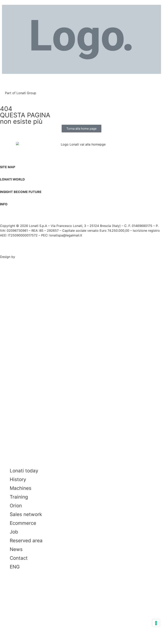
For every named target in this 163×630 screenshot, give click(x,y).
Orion (16, 505)
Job (14, 532)
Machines (20, 488)
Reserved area (26, 540)
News (16, 549)
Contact (19, 558)
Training (19, 497)
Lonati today (24, 471)
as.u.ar (21, 257)
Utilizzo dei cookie (56, 250)
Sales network (26, 514)
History (18, 479)
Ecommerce (23, 523)
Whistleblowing (89, 250)
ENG (15, 567)
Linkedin (10, 214)
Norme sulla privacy (19, 250)
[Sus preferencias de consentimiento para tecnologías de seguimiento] (156, 623)
